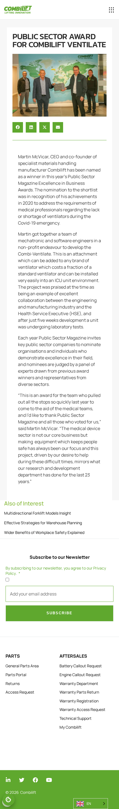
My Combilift (71, 727)
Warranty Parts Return (79, 692)
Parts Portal (16, 674)
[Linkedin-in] (8, 779)
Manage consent (8, 800)
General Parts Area (22, 665)
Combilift (28, 792)
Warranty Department (79, 683)
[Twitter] (21, 779)
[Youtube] (48, 779)
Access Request (20, 692)
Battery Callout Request (81, 665)
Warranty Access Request (82, 709)
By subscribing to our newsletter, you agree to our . (56, 571)
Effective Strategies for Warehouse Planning (43, 522)
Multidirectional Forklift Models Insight (37, 513)
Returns (13, 683)
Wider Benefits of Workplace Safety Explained (44, 532)
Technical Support (76, 718)
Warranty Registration (79, 700)
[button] (111, 10)
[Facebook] (35, 779)
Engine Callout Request (80, 674)
